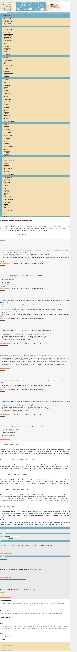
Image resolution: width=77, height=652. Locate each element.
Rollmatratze (6, 43)
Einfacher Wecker (7, 18)
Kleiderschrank (7, 129)
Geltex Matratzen (7, 37)
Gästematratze (7, 48)
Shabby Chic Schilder (8, 211)
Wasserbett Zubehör (8, 119)
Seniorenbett (6, 112)
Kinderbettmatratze (8, 41)
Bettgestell (6, 79)
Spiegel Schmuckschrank (9, 162)
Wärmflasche (6, 171)
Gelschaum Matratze (8, 35)
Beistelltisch (6, 126)
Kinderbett (6, 94)
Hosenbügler (6, 163)
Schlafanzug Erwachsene (9, 169)
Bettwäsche (6, 62)
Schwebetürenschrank (8, 133)
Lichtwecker (6, 24)
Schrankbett (6, 110)
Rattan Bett (6, 104)
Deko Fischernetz (7, 186)
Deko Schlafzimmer (8, 177)
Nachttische (6, 143)
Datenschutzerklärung (5, 636)
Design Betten (7, 84)
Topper (5, 51)
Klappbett (6, 96)
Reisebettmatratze (8, 49)
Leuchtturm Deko (7, 208)
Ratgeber (5, 216)
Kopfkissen (6, 69)
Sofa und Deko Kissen (8, 73)
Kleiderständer (7, 138)
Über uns (4, 648)
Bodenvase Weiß (7, 182)
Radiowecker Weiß (8, 21)
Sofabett (6, 113)
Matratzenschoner (7, 52)
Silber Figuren (7, 213)
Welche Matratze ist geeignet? (10, 27)
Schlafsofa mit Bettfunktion (9, 108)
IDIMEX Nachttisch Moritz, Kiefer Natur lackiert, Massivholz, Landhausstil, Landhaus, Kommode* (21, 426)
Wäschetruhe (6, 152)
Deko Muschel (7, 194)
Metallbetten (6, 102)
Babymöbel (6, 124)
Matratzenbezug (7, 54)
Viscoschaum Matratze (8, 34)
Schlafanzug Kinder (8, 168)
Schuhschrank (7, 151)
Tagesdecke (6, 76)
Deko (4, 176)
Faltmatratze (6, 46)
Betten (4, 77)
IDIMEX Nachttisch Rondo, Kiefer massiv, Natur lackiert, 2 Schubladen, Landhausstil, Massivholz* (21, 275)
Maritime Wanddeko (8, 210)
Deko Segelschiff (7, 201)
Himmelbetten (7, 93)
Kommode (6, 140)
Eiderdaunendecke (8, 60)
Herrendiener (6, 127)
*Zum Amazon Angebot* (5, 553)
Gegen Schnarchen (8, 172)
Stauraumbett (7, 115)
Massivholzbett (7, 101)
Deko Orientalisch (7, 196)
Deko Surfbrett (7, 202)
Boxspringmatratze (8, 38)
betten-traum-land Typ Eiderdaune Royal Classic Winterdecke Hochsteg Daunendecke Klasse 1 (21, 569)
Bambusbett (6, 80)
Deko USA (6, 204)
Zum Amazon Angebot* (5, 263)
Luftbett (5, 98)
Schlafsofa (6, 149)
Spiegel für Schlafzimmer (9, 160)
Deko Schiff (6, 197)
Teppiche (6, 166)
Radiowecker (6, 20)
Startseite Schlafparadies (7, 650)
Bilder (5, 157)
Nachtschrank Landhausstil (9, 519)
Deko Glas (6, 188)
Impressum (2, 639)
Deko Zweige (7, 207)
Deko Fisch (6, 185)
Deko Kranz (6, 191)
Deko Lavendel (7, 193)
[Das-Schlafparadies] (30, 10)
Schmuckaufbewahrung (9, 158)
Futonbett (6, 87)
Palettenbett (6, 105)
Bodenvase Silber (7, 180)
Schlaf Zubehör (6, 155)
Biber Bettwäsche (7, 63)
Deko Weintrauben (8, 205)
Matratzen (5, 26)
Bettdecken (6, 57)
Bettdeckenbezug (7, 59)
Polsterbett (6, 107)
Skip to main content (4, 0)
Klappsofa (6, 137)
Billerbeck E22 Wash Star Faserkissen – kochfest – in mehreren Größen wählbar (17, 589)
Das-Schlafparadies (10, 12)
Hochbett (6, 90)
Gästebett (6, 88)
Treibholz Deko (7, 215)
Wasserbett (6, 118)
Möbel (4, 123)
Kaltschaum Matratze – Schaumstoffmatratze (13, 31)
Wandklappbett (7, 116)
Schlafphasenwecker (8, 23)
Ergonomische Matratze (9, 40)
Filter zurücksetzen (4, 538)
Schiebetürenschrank (8, 135)
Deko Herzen (6, 190)
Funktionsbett (7, 85)
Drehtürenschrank (7, 132)
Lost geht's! (11, 538)
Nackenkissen (7, 71)
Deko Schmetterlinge (8, 199)
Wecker (4, 16)
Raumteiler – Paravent (8, 146)
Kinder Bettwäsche (8, 66)
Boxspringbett (7, 82)
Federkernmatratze (8, 29)
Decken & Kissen (6, 55)
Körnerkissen (6, 74)
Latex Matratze (7, 32)
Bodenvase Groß (7, 179)
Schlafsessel (6, 147)
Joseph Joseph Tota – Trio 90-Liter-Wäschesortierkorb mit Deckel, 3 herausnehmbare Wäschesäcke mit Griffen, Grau (26, 545)
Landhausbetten (7, 99)
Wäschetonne (7, 154)
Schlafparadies (6, 15)
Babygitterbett (7, 91)
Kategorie (2, 536)
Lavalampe (6, 165)
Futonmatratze (7, 45)
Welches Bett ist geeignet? (9, 121)
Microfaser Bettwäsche (8, 65)
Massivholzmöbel (7, 141)
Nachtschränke (7, 144)
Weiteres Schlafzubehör (9, 174)
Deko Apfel (6, 183)
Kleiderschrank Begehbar (9, 130)
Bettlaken (6, 68)
